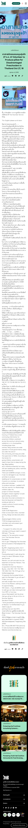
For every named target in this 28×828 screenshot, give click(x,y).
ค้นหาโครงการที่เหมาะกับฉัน (19, 825)
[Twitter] (18, 76)
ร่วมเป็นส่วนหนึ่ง (16, 3)
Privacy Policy (6, 823)
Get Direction (6, 790)
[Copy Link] (22, 76)
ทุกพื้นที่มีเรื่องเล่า (15, 50)
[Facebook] (15, 76)
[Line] (12, 76)
